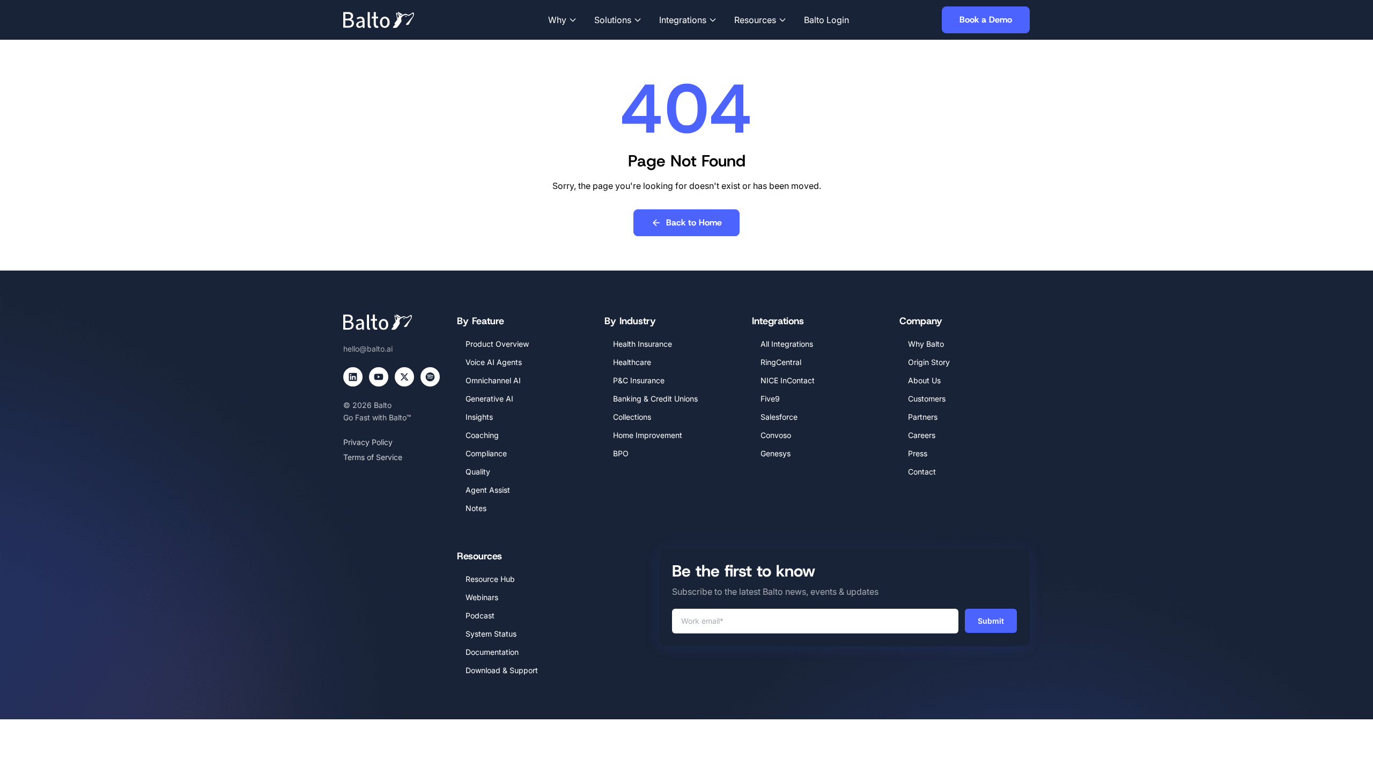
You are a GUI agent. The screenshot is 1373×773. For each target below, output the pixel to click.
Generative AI (489, 398)
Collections (632, 416)
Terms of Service (372, 457)
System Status (491, 633)
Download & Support (502, 670)
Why (557, 19)
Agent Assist (488, 489)
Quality (478, 471)
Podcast (480, 615)
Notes (476, 508)
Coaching (482, 435)
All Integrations (787, 343)
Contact (922, 471)
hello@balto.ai (368, 348)
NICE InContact (788, 380)
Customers (927, 398)
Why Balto (926, 343)
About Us (924, 380)
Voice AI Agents (494, 362)
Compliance (486, 453)
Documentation (492, 652)
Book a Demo (985, 19)
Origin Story (929, 362)
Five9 (770, 398)
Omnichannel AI (493, 380)
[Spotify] (430, 376)
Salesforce (779, 416)
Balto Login (826, 19)
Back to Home (694, 222)
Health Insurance (642, 343)
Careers (921, 435)
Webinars (482, 597)
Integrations (682, 19)
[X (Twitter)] (404, 376)
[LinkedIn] (353, 376)
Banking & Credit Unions (655, 398)
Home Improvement (647, 435)
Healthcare (632, 362)
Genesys (776, 453)
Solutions (612, 19)
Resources (755, 19)
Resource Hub (490, 579)
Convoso (776, 435)
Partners (923, 416)
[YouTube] (378, 376)
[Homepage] (394, 20)
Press (917, 453)
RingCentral (781, 362)
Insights (479, 416)
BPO (621, 453)
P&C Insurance (639, 380)
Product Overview (497, 343)
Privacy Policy (368, 442)
